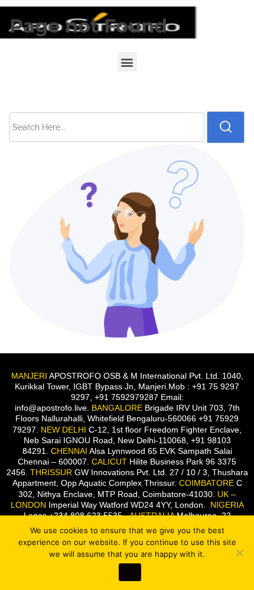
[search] (226, 127)
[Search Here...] (106, 127)
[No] (239, 553)
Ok (130, 572)
